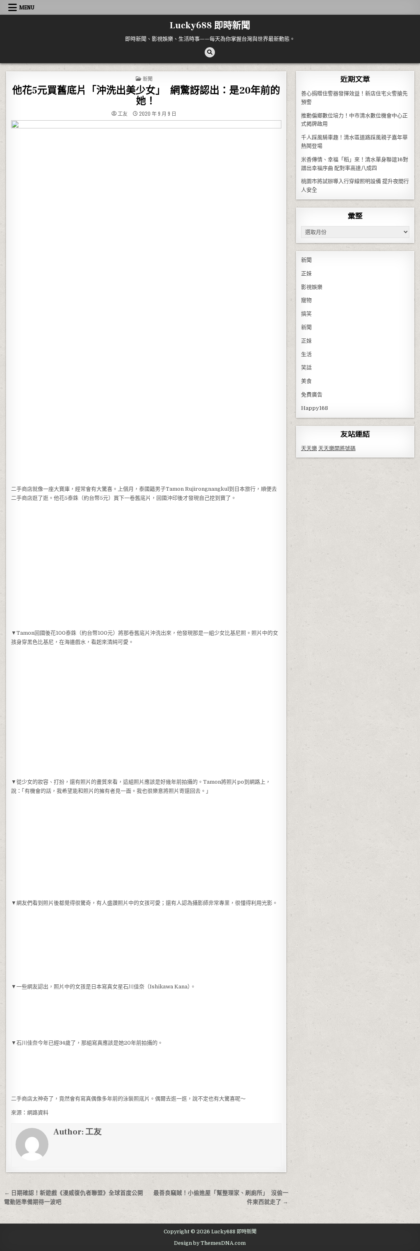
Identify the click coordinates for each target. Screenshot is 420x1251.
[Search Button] (210, 52)
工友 (123, 113)
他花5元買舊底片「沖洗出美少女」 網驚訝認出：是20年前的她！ (146, 95)
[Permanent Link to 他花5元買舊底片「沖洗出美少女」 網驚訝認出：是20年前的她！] (146, 300)
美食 (306, 381)
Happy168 (314, 408)
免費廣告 (311, 394)
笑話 (306, 367)
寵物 (306, 300)
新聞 (148, 78)
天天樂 (309, 448)
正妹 (306, 273)
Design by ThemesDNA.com (210, 1243)
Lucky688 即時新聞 (210, 25)
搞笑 (306, 314)
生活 (306, 354)
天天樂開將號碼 (337, 448)
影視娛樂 (311, 287)
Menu (26, 7)
